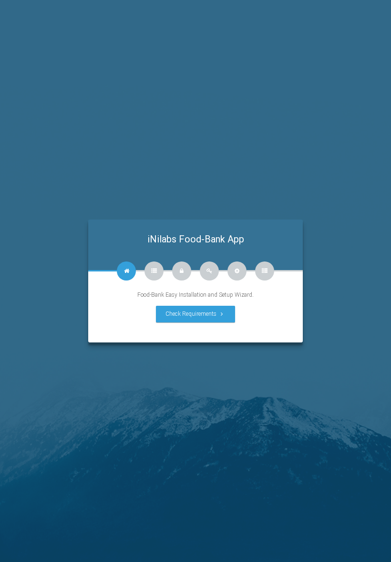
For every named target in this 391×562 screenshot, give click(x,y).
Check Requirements (191, 314)
